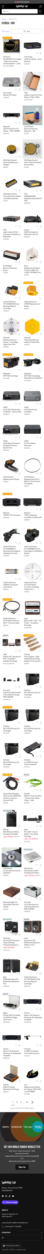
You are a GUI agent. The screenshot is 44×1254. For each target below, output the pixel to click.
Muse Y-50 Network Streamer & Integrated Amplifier (33, 1017)
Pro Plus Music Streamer (30, 444)
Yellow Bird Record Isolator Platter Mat (31, 341)
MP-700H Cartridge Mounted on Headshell (33, 377)
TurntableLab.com (20, 1249)
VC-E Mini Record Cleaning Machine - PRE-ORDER (32, 906)
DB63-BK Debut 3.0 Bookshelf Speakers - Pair (11, 981)
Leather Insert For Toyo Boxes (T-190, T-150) (33, 96)
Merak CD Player (10, 95)
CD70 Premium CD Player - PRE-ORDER (11, 130)
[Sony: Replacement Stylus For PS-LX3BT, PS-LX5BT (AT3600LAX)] (32, 254)
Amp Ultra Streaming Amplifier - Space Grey (12, 410)
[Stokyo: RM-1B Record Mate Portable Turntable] (11, 818)
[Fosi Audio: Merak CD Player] (11, 81)
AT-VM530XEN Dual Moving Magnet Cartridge (11, 306)
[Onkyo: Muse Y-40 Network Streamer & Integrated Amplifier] (11, 1038)
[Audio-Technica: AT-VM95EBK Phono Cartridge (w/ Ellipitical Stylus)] (32, 535)
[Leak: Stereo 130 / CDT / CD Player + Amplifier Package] (32, 607)
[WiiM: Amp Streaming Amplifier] (32, 396)
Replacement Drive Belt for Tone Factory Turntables (32, 481)
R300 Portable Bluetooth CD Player (11, 1088)
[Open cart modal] (40, 6)
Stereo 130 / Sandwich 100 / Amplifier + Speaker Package (12, 659)
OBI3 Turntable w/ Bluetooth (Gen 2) (31, 233)
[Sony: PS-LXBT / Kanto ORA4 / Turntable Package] (32, 818)
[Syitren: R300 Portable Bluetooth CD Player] (11, 1073)
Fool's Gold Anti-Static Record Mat (33, 163)
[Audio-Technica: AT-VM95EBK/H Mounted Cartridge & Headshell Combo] (11, 535)
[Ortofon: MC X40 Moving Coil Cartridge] (32, 679)
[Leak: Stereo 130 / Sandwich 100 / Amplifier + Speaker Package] (11, 643)
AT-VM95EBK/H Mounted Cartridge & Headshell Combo (11, 551)
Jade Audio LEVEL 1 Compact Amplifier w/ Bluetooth (12, 234)
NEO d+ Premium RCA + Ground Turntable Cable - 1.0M (33, 798)
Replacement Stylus (11, 479)
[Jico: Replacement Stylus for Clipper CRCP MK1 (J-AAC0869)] (32, 1073)
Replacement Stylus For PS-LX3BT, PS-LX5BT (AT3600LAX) (32, 270)
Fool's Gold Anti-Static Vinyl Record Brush (12, 197)
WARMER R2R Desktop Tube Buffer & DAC (33, 198)
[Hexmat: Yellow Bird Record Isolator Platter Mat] (32, 326)
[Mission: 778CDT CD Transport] (11, 502)
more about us (7, 1190)
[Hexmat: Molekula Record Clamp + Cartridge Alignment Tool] (11, 326)
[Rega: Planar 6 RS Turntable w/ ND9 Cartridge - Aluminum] (11, 1002)
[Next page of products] (32, 1102)
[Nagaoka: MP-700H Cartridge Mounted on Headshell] (32, 362)
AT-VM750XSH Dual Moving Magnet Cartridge (32, 981)
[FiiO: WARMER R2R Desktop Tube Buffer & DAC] (32, 183)
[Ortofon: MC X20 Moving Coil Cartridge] (32, 715)
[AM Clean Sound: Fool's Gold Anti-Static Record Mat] (32, 149)
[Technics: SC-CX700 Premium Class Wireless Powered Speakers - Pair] (11, 927)
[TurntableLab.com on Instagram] (6, 1196)
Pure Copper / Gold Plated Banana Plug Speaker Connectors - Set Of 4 (33, 660)
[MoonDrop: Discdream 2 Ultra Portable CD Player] (32, 857)
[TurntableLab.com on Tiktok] (9, 1196)
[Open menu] (3, 6)
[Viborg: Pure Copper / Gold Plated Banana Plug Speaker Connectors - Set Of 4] (32, 643)
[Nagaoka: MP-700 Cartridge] (11, 362)
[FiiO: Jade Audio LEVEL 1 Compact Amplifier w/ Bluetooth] (11, 219)
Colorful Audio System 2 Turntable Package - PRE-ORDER (12, 694)
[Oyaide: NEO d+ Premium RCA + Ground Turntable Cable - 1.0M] (32, 782)
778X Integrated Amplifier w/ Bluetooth (33, 516)
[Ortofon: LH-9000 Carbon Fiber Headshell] (32, 749)
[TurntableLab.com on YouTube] (13, 1196)
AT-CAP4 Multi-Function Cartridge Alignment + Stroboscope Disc (31, 588)
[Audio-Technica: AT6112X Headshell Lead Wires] (11, 571)
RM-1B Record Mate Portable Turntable (11, 833)
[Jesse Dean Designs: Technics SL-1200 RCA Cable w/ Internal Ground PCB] (11, 782)
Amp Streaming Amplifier (30, 410)
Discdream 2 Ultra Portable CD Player (31, 872)
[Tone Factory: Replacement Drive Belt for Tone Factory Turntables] (32, 466)
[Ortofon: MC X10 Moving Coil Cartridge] (11, 749)
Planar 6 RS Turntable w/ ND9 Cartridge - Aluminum (11, 1017)
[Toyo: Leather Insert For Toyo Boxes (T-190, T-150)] (32, 81)
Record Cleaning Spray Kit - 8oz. (30, 130)
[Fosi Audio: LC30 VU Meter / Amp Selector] (32, 45)
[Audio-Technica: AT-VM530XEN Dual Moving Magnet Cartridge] (11, 290)
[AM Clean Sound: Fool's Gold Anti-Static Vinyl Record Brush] (11, 183)
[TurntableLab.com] (22, 6)
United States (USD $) (12, 1245)
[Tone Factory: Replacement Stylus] (11, 466)
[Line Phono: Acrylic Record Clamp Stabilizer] (11, 857)
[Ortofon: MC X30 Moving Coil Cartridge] (11, 715)
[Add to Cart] (40, 53)
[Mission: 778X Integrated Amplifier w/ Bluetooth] (32, 502)
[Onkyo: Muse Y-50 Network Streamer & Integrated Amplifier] (32, 1002)
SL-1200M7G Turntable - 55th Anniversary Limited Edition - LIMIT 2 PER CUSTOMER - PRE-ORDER (12, 63)
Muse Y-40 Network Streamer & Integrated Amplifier (12, 1053)
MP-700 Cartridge (10, 376)
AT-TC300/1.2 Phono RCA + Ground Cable (11, 622)
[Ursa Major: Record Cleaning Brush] (11, 254)
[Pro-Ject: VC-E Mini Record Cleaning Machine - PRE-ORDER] (32, 891)
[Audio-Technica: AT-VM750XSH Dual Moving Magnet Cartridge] (32, 966)
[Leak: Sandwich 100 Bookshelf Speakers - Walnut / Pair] (32, 927)
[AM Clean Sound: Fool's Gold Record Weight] (11, 149)
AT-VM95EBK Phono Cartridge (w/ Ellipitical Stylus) (33, 551)
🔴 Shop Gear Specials (22, 2)
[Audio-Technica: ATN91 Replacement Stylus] (32, 290)
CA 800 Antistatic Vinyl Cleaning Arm (32, 1052)
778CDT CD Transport (12, 515)
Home (4, 19)
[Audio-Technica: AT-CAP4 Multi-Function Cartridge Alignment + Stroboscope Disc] (32, 571)
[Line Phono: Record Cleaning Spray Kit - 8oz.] (32, 115)
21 (27, 1102)
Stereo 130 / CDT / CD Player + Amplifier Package (32, 623)
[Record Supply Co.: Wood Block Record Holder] (11, 891)
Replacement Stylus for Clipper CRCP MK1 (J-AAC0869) (32, 1089)
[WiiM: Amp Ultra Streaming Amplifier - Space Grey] (11, 396)
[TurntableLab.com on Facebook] (2, 1196)
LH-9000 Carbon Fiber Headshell (31, 763)
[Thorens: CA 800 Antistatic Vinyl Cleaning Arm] (32, 1038)
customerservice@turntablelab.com (15, 1223)
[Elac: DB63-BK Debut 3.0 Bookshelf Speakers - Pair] (11, 966)
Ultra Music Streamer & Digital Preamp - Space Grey (11, 445)
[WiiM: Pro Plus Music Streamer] (32, 430)
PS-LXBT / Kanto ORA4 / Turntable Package (31, 834)
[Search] (40, 11)
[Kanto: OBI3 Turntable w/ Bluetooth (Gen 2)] (32, 219)
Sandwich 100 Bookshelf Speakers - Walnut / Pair (32, 942)
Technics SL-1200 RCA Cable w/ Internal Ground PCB (12, 798)
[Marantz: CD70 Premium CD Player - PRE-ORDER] (11, 115)
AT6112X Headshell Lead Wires (10, 586)
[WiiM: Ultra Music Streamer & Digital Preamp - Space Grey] (11, 430)
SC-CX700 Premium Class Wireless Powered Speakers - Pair (11, 943)
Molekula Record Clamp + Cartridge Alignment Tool (10, 342)
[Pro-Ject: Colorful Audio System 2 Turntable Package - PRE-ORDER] (11, 679)
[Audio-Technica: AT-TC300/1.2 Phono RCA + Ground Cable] (11, 607)
